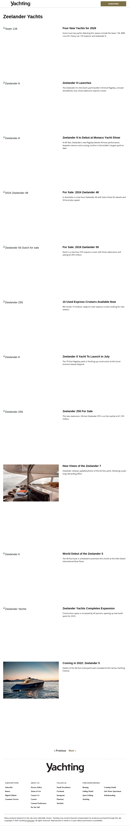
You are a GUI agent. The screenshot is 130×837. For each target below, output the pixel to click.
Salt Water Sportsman (112, 791)
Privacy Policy (36, 787)
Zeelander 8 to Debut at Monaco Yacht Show (91, 137)
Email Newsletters (63, 787)
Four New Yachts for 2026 (79, 28)
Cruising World (110, 787)
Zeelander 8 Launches (77, 82)
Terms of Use (36, 791)
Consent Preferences (38, 803)
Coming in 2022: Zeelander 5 (81, 663)
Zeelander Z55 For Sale (78, 411)
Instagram (61, 795)
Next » (72, 750)
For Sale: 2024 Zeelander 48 (81, 192)
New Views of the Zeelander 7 (82, 466)
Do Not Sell (35, 807)
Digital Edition (11, 795)
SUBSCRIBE (113, 4)
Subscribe (9, 787)
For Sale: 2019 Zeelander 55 (81, 247)
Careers (34, 799)
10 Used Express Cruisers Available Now (89, 301)
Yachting (86, 799)
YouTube (60, 803)
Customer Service (12, 799)
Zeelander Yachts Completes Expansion (89, 608)
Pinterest (60, 799)
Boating (85, 787)
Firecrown (30, 821)
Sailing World (88, 791)
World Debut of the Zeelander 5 (83, 553)
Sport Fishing (88, 795)
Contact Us (35, 795)
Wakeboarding (109, 795)
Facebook (60, 791)
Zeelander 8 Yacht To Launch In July (86, 356)
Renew (7, 791)
